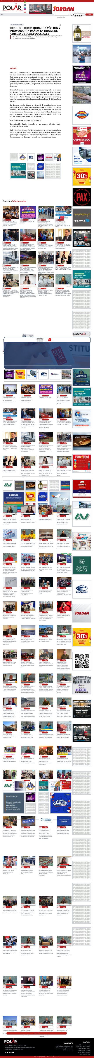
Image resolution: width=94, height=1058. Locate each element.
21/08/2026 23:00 (44, 220)
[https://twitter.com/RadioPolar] (25, 7)
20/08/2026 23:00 (10, 636)
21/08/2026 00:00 (64, 612)
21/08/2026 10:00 (28, 564)
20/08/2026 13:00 (10, 732)
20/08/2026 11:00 (10, 756)
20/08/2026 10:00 (46, 756)
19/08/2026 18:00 (46, 987)
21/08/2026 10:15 (10, 564)
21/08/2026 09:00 (46, 564)
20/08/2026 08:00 (10, 780)
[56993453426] (25, 3)
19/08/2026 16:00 (10, 1027)
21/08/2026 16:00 (27, 265)
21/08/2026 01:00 (46, 612)
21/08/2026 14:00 (9, 288)
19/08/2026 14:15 (64, 1027)
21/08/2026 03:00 (10, 612)
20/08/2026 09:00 (64, 756)
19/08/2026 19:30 (10, 947)
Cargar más (36, 1033)
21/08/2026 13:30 (27, 288)
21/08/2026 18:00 (62, 242)
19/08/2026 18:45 (64, 947)
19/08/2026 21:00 (10, 907)
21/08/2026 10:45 (64, 540)
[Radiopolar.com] (2, 14)
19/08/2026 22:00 (46, 867)
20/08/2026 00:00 (10, 867)
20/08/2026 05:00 (64, 780)
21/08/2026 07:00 (10, 588)
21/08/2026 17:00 (9, 265)
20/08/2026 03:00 (28, 827)
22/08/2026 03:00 (9, 220)
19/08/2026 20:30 (28, 907)
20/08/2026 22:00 (28, 636)
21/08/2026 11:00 (46, 540)
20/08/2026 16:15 (28, 684)
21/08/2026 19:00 (44, 242)
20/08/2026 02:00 (46, 827)
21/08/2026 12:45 (62, 288)
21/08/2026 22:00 (62, 220)
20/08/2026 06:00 (46, 780)
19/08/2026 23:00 (28, 867)
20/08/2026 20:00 (10, 660)
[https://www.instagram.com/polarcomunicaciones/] (25, 10)
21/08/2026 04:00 (64, 588)
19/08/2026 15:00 (28, 1027)
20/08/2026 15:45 (64, 684)
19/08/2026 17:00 (64, 987)
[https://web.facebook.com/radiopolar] (25, 5)
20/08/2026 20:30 (64, 636)
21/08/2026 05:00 (46, 588)
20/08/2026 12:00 (64, 732)
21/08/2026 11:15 (28, 540)
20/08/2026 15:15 (10, 708)
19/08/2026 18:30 (10, 987)
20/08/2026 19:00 (28, 660)
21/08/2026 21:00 (9, 242)
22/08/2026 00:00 (27, 220)
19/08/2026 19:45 (64, 907)
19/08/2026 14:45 (46, 1027)
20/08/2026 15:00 (28, 708)
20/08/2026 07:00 (28, 780)
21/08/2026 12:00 (46, 516)
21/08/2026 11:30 (10, 540)
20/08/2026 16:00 (46, 684)
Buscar (89, 14)
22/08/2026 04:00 (10, 395)
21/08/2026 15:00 (44, 265)
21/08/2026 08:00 (64, 564)
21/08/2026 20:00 (27, 242)
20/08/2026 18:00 (46, 660)
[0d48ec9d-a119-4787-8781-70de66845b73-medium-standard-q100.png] (12, 11)
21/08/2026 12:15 (28, 516)
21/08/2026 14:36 (62, 265)
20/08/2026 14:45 (46, 708)
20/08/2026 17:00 (64, 660)
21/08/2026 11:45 (64, 516)
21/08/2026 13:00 (44, 288)
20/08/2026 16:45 (10, 684)
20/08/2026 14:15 (64, 708)
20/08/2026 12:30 (46, 732)
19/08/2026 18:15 (28, 987)
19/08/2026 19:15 (28, 947)
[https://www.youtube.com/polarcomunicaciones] (25, 11)
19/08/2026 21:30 (64, 867)
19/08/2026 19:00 (46, 947)
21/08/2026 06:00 (28, 588)
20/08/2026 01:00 (64, 827)
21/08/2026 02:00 (28, 612)
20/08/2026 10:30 (28, 756)
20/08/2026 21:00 (46, 636)
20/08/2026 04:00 (10, 827)
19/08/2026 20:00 (46, 907)
